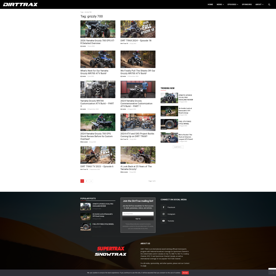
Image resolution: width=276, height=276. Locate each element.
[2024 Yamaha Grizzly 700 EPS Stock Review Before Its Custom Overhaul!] (97, 122)
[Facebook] (163, 207)
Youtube (171, 221)
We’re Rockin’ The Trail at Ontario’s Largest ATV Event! (186, 137)
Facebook (171, 207)
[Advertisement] (178, 46)
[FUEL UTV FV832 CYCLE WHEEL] (169, 124)
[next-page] (91, 181)
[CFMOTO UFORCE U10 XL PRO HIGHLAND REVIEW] (169, 98)
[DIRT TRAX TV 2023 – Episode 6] (97, 155)
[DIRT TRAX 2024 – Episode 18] (138, 29)
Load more (177, 147)
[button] (269, 4)
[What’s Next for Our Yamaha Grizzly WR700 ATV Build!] (97, 59)
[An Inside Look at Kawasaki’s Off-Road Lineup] (169, 111)
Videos (83, 37)
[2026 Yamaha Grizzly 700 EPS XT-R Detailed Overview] (97, 29)
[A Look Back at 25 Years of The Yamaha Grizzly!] (138, 155)
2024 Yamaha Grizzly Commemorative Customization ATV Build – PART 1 (136, 103)
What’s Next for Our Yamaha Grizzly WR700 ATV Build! (94, 72)
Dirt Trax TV (124, 43)
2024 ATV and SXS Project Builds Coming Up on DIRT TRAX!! (137, 135)
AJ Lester (83, 46)
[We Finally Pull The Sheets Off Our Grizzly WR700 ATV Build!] (138, 59)
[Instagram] (163, 214)
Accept (185, 273)
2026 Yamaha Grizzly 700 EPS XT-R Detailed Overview (97, 42)
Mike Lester (84, 142)
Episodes (123, 37)
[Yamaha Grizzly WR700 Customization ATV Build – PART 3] (97, 89)
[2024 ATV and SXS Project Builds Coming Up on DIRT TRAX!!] (138, 122)
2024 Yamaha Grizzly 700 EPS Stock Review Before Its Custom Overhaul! (96, 136)
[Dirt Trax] (28, 4)
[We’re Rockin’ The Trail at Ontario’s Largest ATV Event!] (169, 137)
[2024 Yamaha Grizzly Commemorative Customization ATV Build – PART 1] (138, 89)
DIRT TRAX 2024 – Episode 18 (136, 40)
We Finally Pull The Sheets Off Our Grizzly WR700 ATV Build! (138, 72)
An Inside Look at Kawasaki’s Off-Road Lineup (185, 110)
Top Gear (163, 128)
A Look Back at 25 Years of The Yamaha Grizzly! (136, 167)
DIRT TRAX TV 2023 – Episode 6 (96, 166)
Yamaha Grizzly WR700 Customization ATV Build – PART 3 (97, 103)
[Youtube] (163, 221)
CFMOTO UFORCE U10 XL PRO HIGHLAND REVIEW (186, 97)
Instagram (171, 214)
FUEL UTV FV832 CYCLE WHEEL (103, 224)
